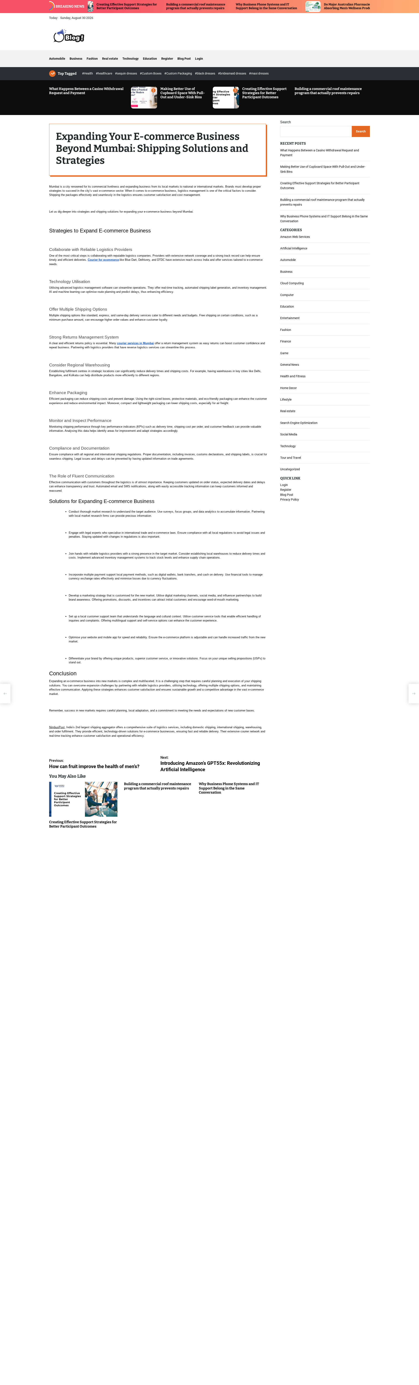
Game (284, 353)
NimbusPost (57, 727)
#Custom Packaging (178, 73)
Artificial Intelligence (293, 248)
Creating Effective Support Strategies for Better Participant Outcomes (89, 6)
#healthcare (104, 73)
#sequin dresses (126, 73)
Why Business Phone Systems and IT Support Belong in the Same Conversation (229, 6)
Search (285, 122)
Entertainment (290, 318)
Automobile (57, 58)
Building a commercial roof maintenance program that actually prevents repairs (158, 6)
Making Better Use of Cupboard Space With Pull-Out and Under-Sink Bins (182, 93)
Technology (130, 58)
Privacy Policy (289, 499)
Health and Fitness (293, 376)
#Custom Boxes (151, 73)
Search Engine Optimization (299, 423)
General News (289, 364)
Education (150, 58)
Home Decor (288, 388)
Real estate (110, 58)
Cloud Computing (292, 283)
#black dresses (205, 73)
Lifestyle (286, 399)
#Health (88, 73)
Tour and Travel (290, 457)
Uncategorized (290, 469)
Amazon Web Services (295, 236)
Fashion (92, 58)
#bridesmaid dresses (232, 73)
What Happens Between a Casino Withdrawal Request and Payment (86, 91)
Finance (285, 341)
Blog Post (184, 58)
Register (167, 58)
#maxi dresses (259, 73)
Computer (287, 294)
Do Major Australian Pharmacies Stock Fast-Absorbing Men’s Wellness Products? (319, 6)
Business (76, 58)
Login (199, 58)
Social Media (288, 434)
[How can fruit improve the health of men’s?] (5, 693)
